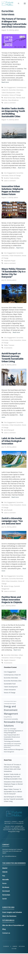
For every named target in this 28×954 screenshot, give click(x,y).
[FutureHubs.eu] (7, 3)
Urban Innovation (15, 255)
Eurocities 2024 (8, 907)
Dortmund (6, 891)
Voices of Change (15, 95)
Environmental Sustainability (11, 719)
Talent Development (8, 92)
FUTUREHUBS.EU (8, 920)
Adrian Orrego (8, 586)
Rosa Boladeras (13, 100)
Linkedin (15, 946)
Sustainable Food (9, 684)
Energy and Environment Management (11, 710)
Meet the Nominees (9, 916)
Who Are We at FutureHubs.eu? (13, 925)
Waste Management (9, 751)
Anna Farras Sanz (9, 98)
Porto (4, 883)
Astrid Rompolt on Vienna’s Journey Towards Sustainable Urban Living (12, 357)
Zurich (4, 899)
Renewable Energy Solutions (13, 723)
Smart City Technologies (10, 728)
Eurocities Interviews (16, 90)
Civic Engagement (10, 87)
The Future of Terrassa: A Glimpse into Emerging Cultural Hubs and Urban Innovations (14, 22)
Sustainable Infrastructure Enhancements (12, 738)
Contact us (6, 933)
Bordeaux (5, 887)
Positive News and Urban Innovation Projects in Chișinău (12, 599)
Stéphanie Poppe (9, 261)
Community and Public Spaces (10, 701)
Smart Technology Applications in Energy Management (13, 732)
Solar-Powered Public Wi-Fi (12, 735)
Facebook (6, 946)
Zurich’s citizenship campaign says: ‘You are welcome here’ (12, 521)
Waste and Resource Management (13, 749)
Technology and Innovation (12, 741)
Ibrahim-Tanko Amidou (11, 178)
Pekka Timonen (9, 345)
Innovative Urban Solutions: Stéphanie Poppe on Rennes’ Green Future (12, 190)
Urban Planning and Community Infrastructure (12, 746)
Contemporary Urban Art (12, 675)
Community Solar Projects (10, 703)
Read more (5, 82)
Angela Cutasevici (9, 660)
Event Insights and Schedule (12, 912)
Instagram (22, 946)
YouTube (14, 948)
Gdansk (5, 872)
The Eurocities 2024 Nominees (14, 863)
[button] (18, 3)
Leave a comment (10, 103)
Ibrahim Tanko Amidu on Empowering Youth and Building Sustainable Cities (13, 112)
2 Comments (8, 348)
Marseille (5, 879)
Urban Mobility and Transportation (12, 743)
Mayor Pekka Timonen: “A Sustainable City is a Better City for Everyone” (14, 272)
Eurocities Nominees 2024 (12, 681)
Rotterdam (6, 895)
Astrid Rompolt (9, 430)
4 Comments (8, 663)
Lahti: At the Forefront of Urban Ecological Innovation (13, 441)
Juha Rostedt (8, 510)
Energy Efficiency (8, 717)
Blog (4, 929)
